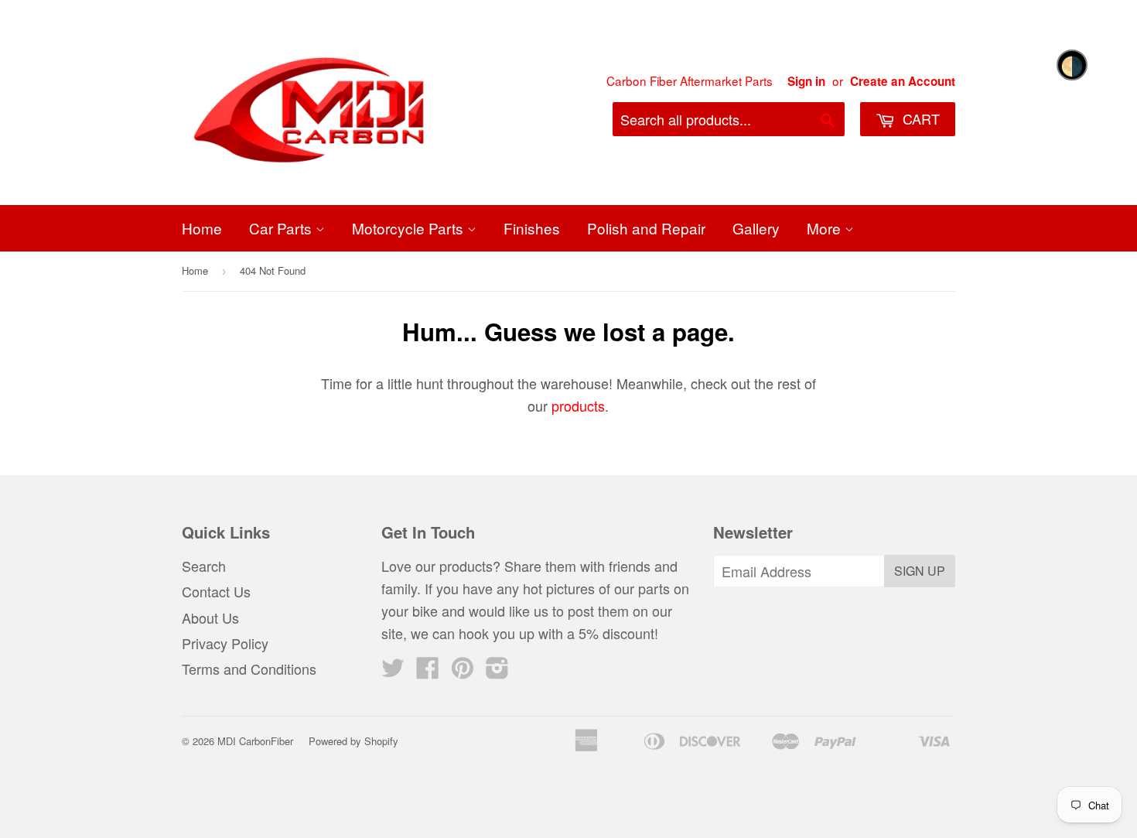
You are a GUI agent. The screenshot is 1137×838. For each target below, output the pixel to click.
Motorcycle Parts (409, 227)
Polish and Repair (646, 227)
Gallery (756, 227)
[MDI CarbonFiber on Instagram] (497, 671)
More (826, 227)
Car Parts (282, 227)
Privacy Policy (225, 643)
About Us (210, 617)
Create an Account (902, 81)
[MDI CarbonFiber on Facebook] (427, 671)
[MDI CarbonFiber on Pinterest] (462, 671)
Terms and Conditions (249, 668)
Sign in (806, 81)
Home (202, 227)
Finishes (532, 227)
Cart (919, 118)
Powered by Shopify (353, 741)
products (578, 405)
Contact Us (216, 591)
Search (204, 566)
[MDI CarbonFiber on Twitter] (393, 671)
